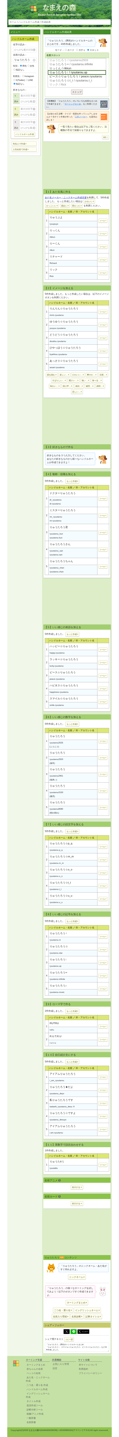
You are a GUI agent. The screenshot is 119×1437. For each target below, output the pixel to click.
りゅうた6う (57, 1161)
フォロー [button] (84, 1332)
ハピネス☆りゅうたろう (64, 685)
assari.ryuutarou (57, 367)
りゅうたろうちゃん (61, 561)
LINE (30, 80)
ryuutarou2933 (56, 759)
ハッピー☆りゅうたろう (64, 646)
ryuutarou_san (56, 551)
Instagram (29, 76)
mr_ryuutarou (56, 517)
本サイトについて (88, 1365)
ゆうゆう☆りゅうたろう (64, 321)
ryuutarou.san (56, 554)
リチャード (56, 256)
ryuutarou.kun (56, 537)
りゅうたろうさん (60, 544)
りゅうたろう (57, 736)
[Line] (74, 1331)
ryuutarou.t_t (55, 889)
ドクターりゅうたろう (63, 493)
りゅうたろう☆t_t (60, 882)
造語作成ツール (35, 1405)
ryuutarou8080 (56, 809)
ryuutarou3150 (56, 792)
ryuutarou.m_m (57, 863)
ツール (102, 221)
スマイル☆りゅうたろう (64, 698)
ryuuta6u (54, 1168)
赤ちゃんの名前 (35, 1369)
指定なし (20, 70)
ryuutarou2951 (56, 776)
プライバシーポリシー (90, 1373)
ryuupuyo (54, 224)
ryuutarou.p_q (56, 850)
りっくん (55, 230)
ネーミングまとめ (73, 104)
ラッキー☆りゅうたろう (64, 659)
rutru (52, 1030)
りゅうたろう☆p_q (61, 843)
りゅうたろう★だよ (61, 1086)
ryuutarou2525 (56, 743)
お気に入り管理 (61, 1364)
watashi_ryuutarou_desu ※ (62, 1106)
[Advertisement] (24, 203)
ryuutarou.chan (57, 571)
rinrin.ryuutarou (57, 315)
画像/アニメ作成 (35, 1414)
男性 (24, 66)
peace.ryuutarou (57, 679)
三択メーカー (81, 117)
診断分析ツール (35, 1409)
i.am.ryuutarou (56, 1133)
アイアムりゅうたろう (63, 1073)
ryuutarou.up (55, 966)
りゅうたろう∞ (58, 972)
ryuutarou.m (55, 940)
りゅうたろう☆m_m (62, 856)
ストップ (77, 92)
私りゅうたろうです (61, 1100)
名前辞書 (31, 1422)
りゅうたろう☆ (59, 946)
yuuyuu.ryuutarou (58, 328)
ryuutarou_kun (56, 534)
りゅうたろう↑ (58, 959)
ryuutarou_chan (57, 568)
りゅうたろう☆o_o (61, 869)
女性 (32, 66)
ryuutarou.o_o (56, 876)
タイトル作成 (33, 1401)
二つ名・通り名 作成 (37, 1385)
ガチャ (82, 50)
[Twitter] (67, 1331)
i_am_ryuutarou (57, 1080)
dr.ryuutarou (55, 504)
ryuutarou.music (57, 992)
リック (53, 269)
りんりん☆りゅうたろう (64, 308)
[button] (24, 143)
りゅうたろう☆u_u (61, 895)
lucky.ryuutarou (57, 666)
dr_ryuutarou (56, 500)
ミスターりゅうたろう (63, 510)
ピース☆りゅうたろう (63, 672)
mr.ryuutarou (55, 521)
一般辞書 (31, 1418)
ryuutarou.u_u (56, 902)
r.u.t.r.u (53, 1043)
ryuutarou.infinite (57, 979)
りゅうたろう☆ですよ (63, 1113)
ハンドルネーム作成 (28, 22)
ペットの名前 (33, 1373)
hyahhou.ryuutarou (58, 354)
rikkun (52, 237)
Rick (52, 276)
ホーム (12, 22)
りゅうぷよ (56, 217)
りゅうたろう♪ (58, 985)
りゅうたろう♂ (58, 933)
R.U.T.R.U (55, 1036)
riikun (52, 250)
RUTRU (54, 1023)
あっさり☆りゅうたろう (64, 360)
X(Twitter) (20, 80)
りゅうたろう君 (59, 527)
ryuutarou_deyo (57, 1093)
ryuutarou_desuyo (58, 1119)
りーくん (55, 243)
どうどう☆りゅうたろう (64, 334)
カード (70, 50)
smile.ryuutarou (57, 705)
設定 (55, 1368)
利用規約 (83, 1369)
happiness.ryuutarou (59, 692)
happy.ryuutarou (57, 653)
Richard (53, 263)
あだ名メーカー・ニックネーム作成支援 (66, 197)
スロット (94, 50)
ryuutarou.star (56, 953)
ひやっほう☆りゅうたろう (65, 347)
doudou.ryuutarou (58, 341)
